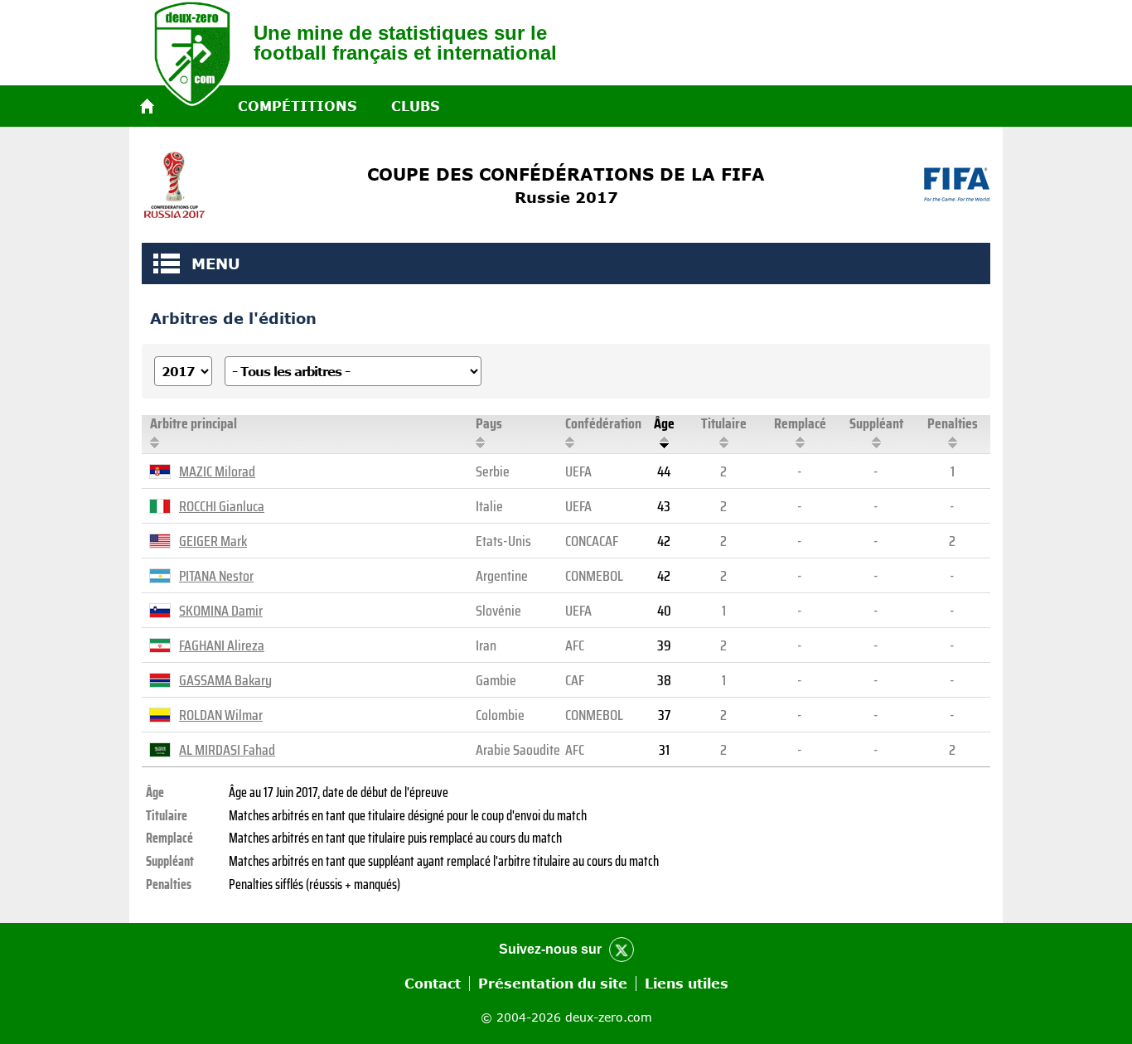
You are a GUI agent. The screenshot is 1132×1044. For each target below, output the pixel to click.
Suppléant (876, 423)
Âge (664, 423)
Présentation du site (552, 983)
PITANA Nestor (216, 575)
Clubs (415, 106)
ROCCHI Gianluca (221, 506)
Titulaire (724, 423)
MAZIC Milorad (217, 471)
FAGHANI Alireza (221, 645)
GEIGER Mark (213, 541)
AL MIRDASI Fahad (227, 749)
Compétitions (297, 106)
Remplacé (800, 423)
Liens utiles (686, 983)
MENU (166, 263)
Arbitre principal (193, 423)
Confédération (603, 423)
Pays (489, 423)
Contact (432, 983)
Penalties (952, 423)
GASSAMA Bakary (225, 680)
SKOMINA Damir (221, 610)
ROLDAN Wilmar (221, 715)
